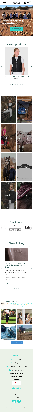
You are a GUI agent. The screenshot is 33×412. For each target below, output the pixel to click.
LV (17, 383)
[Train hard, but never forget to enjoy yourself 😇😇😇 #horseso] (24, 332)
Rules (16, 394)
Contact (16, 397)
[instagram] (14, 401)
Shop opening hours (18, 370)
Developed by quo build (16, 408)
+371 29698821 (18, 359)
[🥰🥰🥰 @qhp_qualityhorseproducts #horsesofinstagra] (8, 316)
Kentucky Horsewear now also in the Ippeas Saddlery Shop (16, 265)
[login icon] (25, 3)
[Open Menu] (4, 2)
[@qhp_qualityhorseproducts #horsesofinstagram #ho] (24, 316)
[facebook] (19, 401)
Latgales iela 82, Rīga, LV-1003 (18, 366)
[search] (8, 2)
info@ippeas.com (18, 363)
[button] (2, 18)
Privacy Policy (16, 392)
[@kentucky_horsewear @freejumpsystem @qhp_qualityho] (8, 332)
